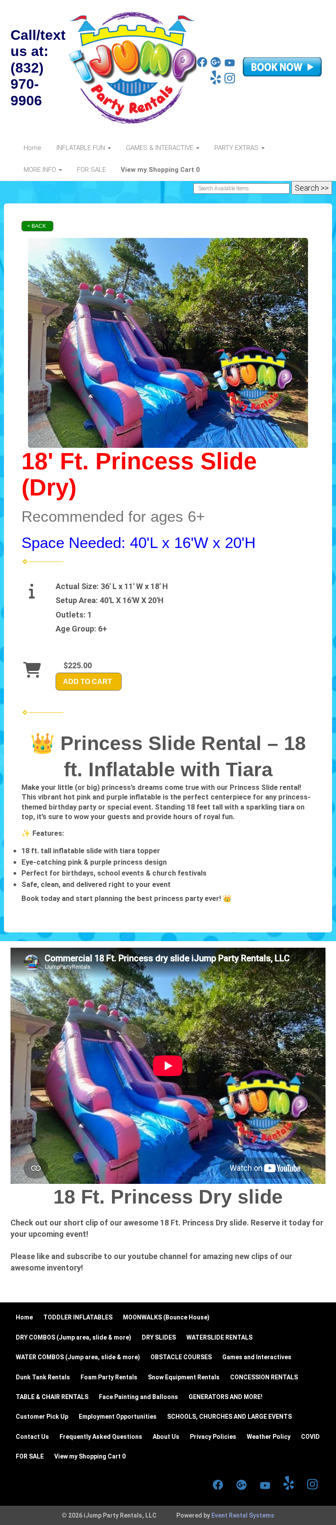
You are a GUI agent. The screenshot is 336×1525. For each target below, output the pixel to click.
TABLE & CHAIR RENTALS (52, 1396)
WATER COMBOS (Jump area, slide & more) (78, 1357)
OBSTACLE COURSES (181, 1357)
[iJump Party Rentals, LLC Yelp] (215, 82)
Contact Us (32, 1436)
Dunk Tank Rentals (43, 1377)
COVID (310, 1436)
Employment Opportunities (118, 1416)
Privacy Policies (213, 1436)
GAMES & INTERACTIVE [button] (160, 148)
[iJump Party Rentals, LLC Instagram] (229, 82)
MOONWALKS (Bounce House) (166, 1317)
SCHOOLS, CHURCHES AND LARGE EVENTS (229, 1416)
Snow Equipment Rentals (184, 1377)
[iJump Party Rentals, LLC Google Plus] (215, 65)
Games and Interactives (256, 1357)
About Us (166, 1436)
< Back (36, 226)
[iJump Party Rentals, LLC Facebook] (202, 65)
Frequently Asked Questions (101, 1436)
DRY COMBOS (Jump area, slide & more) (73, 1337)
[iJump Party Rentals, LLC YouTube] (229, 65)
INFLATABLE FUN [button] (81, 148)
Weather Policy (268, 1436)
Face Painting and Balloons (138, 1396)
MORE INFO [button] (41, 170)
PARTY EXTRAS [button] (237, 148)
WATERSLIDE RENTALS (219, 1337)
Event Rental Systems (242, 1515)
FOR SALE (91, 170)
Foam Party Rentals (108, 1377)
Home (33, 148)
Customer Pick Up (42, 1416)
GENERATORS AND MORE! (225, 1396)
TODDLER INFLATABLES (77, 1317)
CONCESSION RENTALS (264, 1377)
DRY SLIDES (159, 1337)
